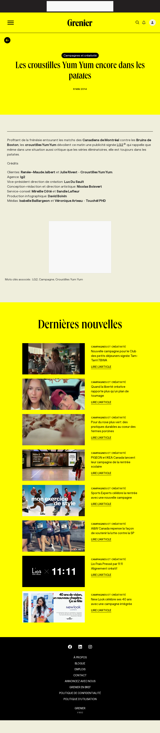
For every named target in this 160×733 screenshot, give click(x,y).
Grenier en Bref (80, 687)
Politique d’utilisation (80, 699)
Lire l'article (101, 366)
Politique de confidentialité (80, 693)
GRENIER (80, 708)
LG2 (120, 145)
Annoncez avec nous (80, 681)
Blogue (80, 663)
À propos (80, 657)
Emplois (80, 669)
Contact (80, 675)
